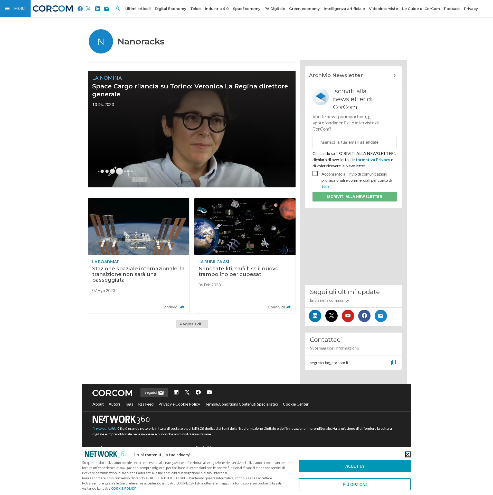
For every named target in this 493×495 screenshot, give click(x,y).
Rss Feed (146, 403)
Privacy (471, 8)
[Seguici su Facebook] (364, 316)
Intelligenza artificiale (344, 8)
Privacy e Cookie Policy (179, 403)
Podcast (452, 8)
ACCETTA (354, 466)
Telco (195, 8)
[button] (15, 8)
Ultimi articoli (138, 8)
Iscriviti (354, 196)
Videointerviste (383, 8)
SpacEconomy (246, 8)
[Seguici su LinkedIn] (315, 316)
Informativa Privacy (371, 159)
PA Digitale (274, 8)
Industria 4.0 (217, 8)
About (98, 403)
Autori (114, 403)
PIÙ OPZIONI (355, 484)
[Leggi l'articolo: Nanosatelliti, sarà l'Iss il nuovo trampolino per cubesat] (245, 256)
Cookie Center (296, 403)
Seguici (151, 392)
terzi (325, 186)
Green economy (304, 8)
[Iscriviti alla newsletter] (381, 316)
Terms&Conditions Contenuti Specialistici (241, 403)
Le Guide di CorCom (421, 8)
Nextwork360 (104, 428)
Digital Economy (170, 8)
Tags (129, 403)
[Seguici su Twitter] (331, 316)
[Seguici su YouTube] (348, 316)
